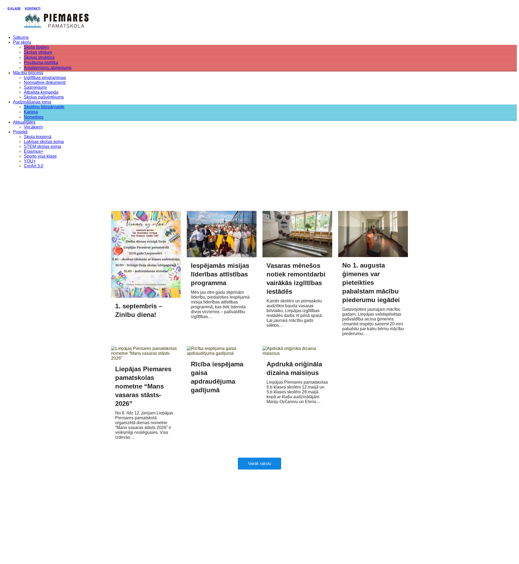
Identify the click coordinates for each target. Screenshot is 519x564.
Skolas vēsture (38, 52)
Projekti (20, 132)
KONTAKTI (32, 8)
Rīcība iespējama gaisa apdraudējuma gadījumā (217, 377)
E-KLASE (14, 8)
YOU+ (30, 161)
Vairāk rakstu (259, 463)
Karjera (31, 112)
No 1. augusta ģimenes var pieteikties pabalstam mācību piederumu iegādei (371, 282)
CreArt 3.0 (33, 166)
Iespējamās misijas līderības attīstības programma (220, 274)
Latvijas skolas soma (44, 141)
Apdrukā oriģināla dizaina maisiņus (294, 368)
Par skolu (22, 42)
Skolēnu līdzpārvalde (44, 106)
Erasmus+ (33, 151)
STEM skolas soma (42, 146)
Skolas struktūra (39, 57)
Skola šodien (36, 47)
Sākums (21, 37)
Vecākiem (33, 127)
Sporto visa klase (40, 156)
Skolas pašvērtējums (44, 97)
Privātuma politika (41, 62)
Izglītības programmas (45, 77)
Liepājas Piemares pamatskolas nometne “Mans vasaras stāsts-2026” (143, 386)
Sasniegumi (35, 87)
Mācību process (28, 72)
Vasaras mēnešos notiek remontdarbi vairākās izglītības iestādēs (296, 278)
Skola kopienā (37, 136)
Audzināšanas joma (32, 102)
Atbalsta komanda (41, 92)
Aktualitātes (24, 122)
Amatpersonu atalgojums (48, 67)
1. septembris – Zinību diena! (138, 310)
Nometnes (34, 117)
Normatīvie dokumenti (45, 82)
